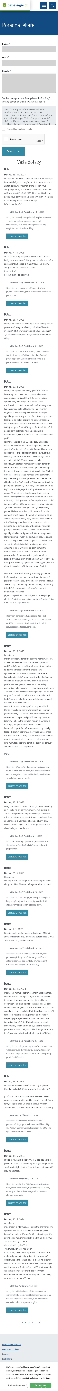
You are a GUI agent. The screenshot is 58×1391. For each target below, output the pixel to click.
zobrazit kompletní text (17, 236)
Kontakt (5, 1354)
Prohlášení (7, 1359)
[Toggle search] (52, 5)
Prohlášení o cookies (11, 1344)
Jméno (6, 44)
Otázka (6, 71)
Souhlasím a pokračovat (40, 1386)
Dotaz (7, 169)
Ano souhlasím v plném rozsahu (19, 129)
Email (5, 57)
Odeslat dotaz (13, 151)
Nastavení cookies (10, 1349)
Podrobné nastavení (17, 1385)
